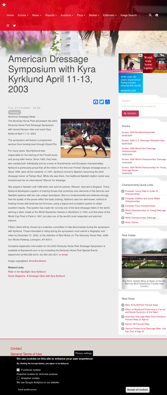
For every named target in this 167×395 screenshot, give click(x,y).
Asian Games (131, 222)
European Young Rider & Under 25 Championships (141, 192)
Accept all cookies (137, 389)
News (36, 15)
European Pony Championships (140, 205)
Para (80, 15)
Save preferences (27, 389)
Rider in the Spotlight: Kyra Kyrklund (27, 271)
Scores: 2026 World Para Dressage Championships (139, 150)
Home (10, 15)
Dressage (14, 112)
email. (65, 254)
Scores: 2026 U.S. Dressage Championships (143, 140)
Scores (22, 15)
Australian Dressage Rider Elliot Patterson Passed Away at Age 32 (145, 318)
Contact (16, 348)
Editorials (109, 15)
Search (131, 113)
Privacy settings (83, 353)
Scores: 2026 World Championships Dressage (144, 159)
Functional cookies (31, 369)
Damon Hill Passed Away (137, 323)
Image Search (129, 15)
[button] (125, 263)
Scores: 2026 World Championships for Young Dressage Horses (144, 169)
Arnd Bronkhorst (37, 260)
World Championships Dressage (140, 217)
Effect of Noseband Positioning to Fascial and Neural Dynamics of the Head (145, 311)
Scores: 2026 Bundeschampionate (138, 132)
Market (93, 15)
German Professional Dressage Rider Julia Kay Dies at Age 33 (145, 330)
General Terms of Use (26, 354)
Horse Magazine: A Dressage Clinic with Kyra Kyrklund (36, 275)
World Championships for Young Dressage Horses (145, 212)
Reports (50, 15)
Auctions (66, 15)
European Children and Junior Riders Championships (142, 200)
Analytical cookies (30, 378)
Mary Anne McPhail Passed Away (141, 304)
